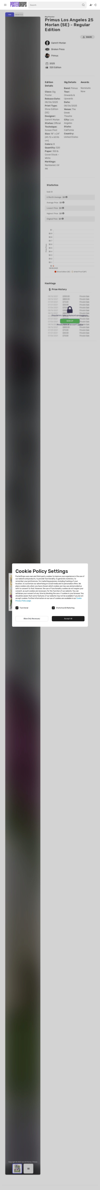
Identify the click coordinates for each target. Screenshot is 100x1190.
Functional (24, 608)
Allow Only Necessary (32, 619)
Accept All (68, 619)
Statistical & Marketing (65, 608)
